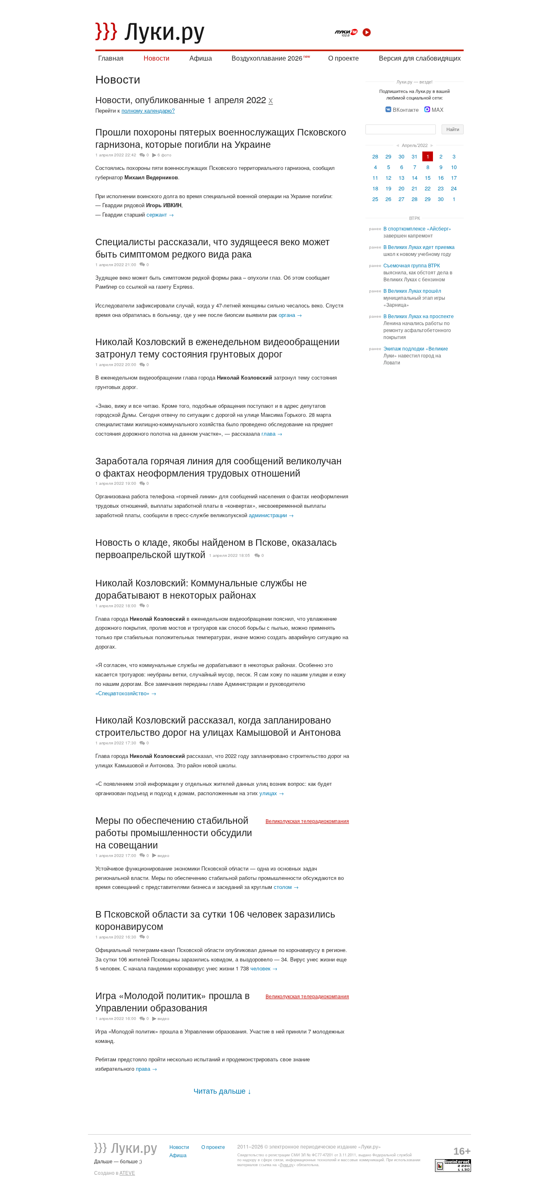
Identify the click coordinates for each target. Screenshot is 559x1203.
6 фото (164, 155)
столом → (286, 887)
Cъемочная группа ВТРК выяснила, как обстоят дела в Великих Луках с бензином (417, 272)
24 (454, 188)
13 (401, 177)
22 (428, 188)
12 (388, 177)
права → (146, 1068)
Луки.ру (286, 1164)
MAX (438, 109)
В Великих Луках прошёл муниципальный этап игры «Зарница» (414, 297)
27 (401, 199)
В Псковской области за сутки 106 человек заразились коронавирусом (215, 919)
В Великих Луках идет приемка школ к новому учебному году (419, 250)
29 (388, 156)
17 (454, 177)
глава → (271, 433)
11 (375, 177)
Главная (111, 58)
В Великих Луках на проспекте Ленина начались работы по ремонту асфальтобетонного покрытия (418, 326)
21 (414, 188)
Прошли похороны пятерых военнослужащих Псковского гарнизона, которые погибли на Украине (220, 137)
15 (428, 177)
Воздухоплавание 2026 (267, 58)
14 (414, 177)
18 (375, 188)
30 (401, 156)
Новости (156, 58)
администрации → (271, 515)
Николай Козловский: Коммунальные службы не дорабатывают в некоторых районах (201, 588)
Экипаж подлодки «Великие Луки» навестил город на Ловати (415, 355)
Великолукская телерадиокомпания (307, 821)
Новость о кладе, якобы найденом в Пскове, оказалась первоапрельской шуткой (216, 548)
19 (388, 188)
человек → (263, 968)
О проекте (343, 58)
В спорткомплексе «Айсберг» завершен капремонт (417, 232)
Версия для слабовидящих (420, 58)
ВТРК (414, 218)
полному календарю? (148, 110)
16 (441, 177)
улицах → (271, 793)
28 (375, 156)
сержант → (160, 214)
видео (163, 855)
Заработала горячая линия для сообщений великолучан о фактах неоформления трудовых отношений (218, 466)
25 (375, 199)
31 (414, 156)
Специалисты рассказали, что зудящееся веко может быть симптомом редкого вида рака (212, 247)
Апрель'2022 (415, 145)
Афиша (200, 58)
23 (441, 188)
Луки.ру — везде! (415, 81)
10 (454, 167)
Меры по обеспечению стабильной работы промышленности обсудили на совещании (173, 832)
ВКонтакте (406, 109)
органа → (290, 315)
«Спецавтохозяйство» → (125, 693)
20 (401, 188)
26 (388, 199)
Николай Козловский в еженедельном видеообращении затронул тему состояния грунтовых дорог (217, 347)
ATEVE (127, 1172)
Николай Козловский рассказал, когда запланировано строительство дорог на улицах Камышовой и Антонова (218, 725)
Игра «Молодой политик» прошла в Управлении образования (172, 1001)
